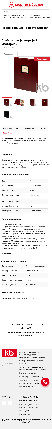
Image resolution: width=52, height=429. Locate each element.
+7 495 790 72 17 (28, 400)
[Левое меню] (3, 5)
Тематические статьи (28, 380)
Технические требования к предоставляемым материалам (32, 368)
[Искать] (48, 11)
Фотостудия (24, 410)
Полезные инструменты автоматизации (29, 385)
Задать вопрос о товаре (13, 292)
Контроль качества (27, 373)
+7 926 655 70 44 (28, 397)
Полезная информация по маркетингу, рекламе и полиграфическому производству (33, 354)
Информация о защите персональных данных (29, 405)
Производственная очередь (31, 376)
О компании (24, 414)
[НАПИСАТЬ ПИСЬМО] (45, 382)
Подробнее (7, 133)
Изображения (10, 54)
